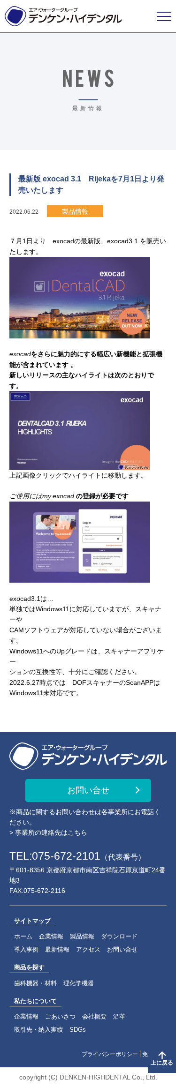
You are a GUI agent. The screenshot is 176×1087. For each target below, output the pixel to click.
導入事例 (26, 949)
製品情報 (82, 936)
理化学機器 (78, 983)
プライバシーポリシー (110, 1054)
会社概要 (94, 1016)
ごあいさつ (60, 1016)
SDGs (77, 1029)
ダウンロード (119, 936)
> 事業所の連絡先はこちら (48, 832)
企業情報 (51, 936)
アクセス (88, 949)
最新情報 (57, 949)
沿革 (119, 1016)
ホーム (23, 936)
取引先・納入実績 (38, 1029)
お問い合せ (88, 790)
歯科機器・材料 (35, 983)
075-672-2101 (66, 856)
